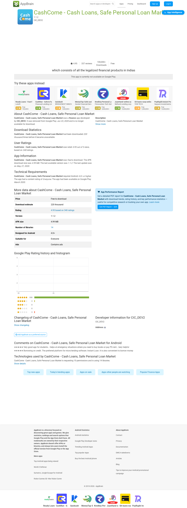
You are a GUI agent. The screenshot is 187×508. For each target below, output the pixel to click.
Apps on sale (85, 372)
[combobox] (100, 4)
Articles (119, 458)
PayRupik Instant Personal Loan (162, 102)
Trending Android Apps (84, 447)
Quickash (59, 102)
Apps (121, 4)
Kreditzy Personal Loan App (103, 102)
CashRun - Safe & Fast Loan (43, 102)
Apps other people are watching (116, 372)
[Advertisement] (90, 43)
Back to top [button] (181, 485)
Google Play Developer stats (86, 441)
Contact (119, 435)
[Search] (113, 4)
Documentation (122, 447)
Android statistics (82, 435)
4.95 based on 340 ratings (62, 210)
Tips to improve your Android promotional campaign (132, 471)
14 (52, 227)
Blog (117, 464)
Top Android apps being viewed (46, 461)
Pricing (130, 4)
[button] (134, 327)
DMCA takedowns (123, 453)
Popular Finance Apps (150, 372)
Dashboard (141, 4)
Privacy (119, 441)
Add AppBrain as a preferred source (31, 335)
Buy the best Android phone (86, 458)
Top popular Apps (82, 453)
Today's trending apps (60, 372)
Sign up (155, 4)
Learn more (154, 202)
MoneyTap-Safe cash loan (83, 102)
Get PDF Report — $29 (108, 207)
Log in (168, 4)
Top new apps (33, 372)
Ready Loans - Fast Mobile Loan (24, 102)
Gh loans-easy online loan (143, 102)
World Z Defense (40, 467)
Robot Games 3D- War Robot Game (48, 479)
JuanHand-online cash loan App (123, 102)
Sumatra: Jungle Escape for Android (48, 473)
